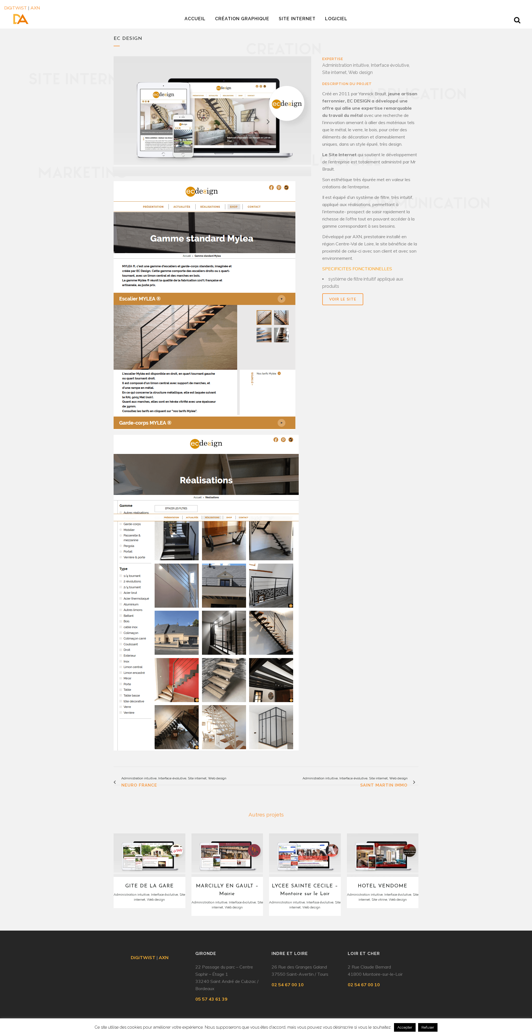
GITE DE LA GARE (149, 886)
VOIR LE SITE (342, 299)
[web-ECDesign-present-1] (212, 118)
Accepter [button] (404, 1027)
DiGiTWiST (15, 8)
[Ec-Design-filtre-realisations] (206, 594)
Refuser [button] (427, 1027)
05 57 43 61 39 (211, 999)
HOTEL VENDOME (382, 886)
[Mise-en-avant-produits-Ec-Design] (204, 307)
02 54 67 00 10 (288, 984)
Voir (149, 854)
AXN (35, 8)
